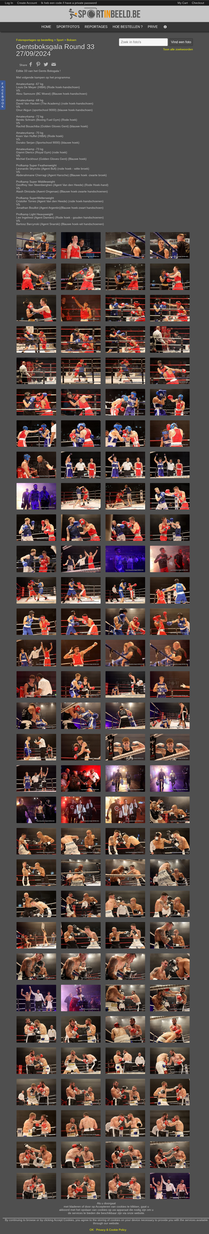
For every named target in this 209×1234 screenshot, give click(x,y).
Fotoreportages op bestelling (34, 40)
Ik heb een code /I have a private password (69, 2)
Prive (153, 27)
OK (92, 1229)
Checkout (198, 2)
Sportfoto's (68, 27)
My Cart (183, 2)
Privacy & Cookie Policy (111, 1229)
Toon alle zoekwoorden (178, 49)
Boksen (71, 40)
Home (46, 27)
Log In (9, 2)
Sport (60, 40)
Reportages (96, 27)
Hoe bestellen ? (128, 27)
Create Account (27, 2)
